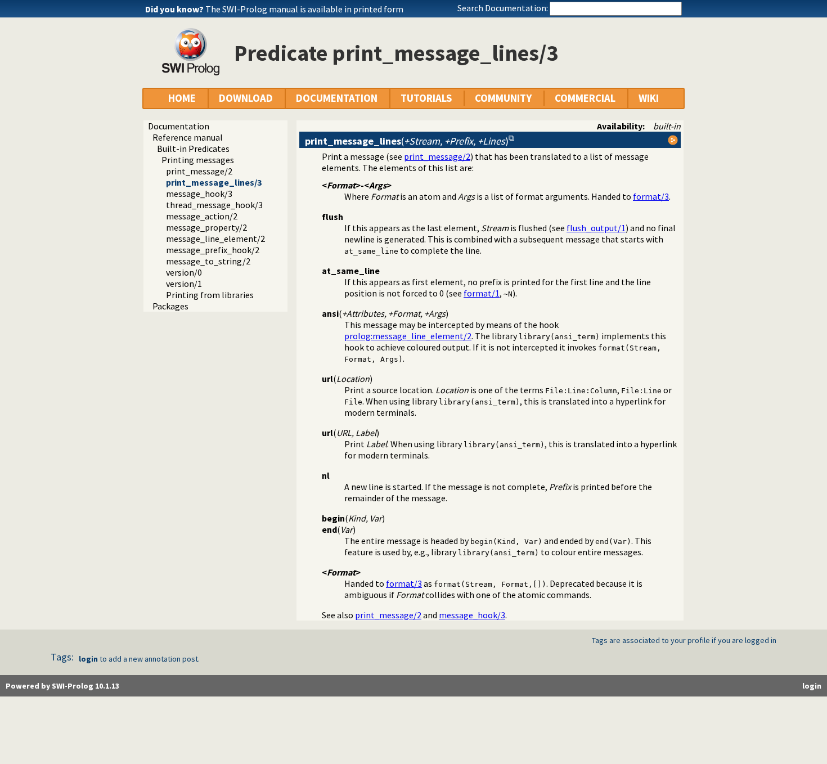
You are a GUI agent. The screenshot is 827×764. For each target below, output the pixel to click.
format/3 (651, 196)
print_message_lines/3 (214, 182)
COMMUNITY (503, 98)
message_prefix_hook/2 (212, 249)
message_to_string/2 (208, 261)
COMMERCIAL (585, 98)
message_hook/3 (199, 193)
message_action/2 (201, 216)
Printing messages (197, 159)
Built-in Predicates (193, 148)
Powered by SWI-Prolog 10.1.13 (62, 686)
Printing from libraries (210, 294)
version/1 (184, 283)
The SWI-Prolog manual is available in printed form (304, 9)
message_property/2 (206, 227)
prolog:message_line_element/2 (407, 335)
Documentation (178, 126)
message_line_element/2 (215, 238)
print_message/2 (199, 171)
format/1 (482, 293)
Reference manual (187, 137)
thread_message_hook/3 (214, 204)
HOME (182, 98)
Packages (170, 306)
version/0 (184, 272)
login (88, 659)
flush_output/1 (596, 227)
